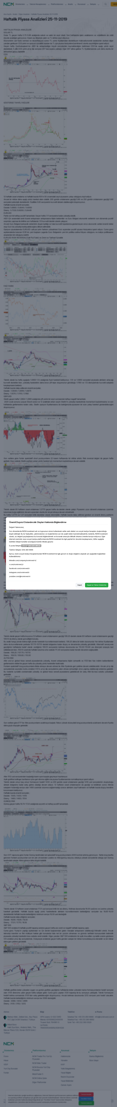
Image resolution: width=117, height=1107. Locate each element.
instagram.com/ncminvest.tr (19, 572)
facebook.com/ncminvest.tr (19, 568)
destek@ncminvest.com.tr (31, 546)
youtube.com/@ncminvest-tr (19, 576)
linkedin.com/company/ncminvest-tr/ (22, 560)
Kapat (80, 585)
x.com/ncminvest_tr (16, 564)
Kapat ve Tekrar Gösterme (96, 585)
